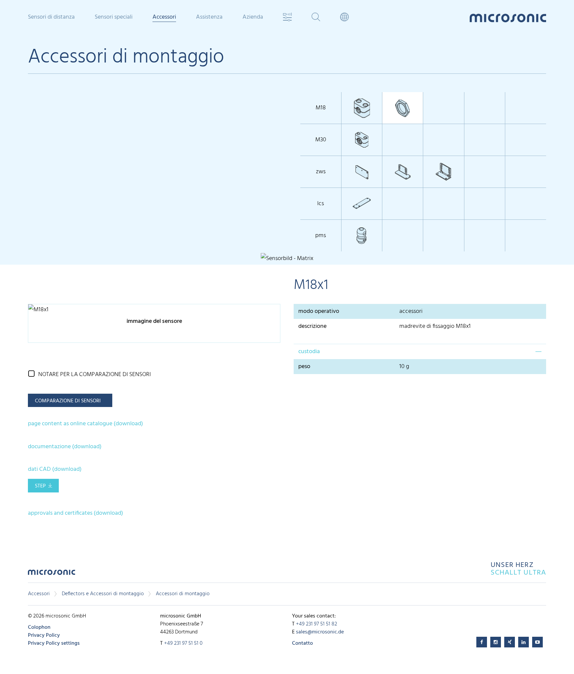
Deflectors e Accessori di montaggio (103, 594)
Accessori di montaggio (183, 594)
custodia (309, 351)
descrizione (312, 326)
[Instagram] (495, 642)
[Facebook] (481, 642)
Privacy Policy (44, 635)
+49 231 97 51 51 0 (183, 643)
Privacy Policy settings (54, 643)
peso (304, 366)
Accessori (39, 594)
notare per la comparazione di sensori (94, 374)
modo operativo (318, 311)
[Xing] (509, 642)
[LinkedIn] (523, 642)
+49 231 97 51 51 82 (316, 624)
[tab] (420, 351)
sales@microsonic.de (320, 632)
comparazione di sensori (68, 401)
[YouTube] (537, 642)
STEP (40, 486)
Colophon (39, 627)
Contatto (302, 643)
